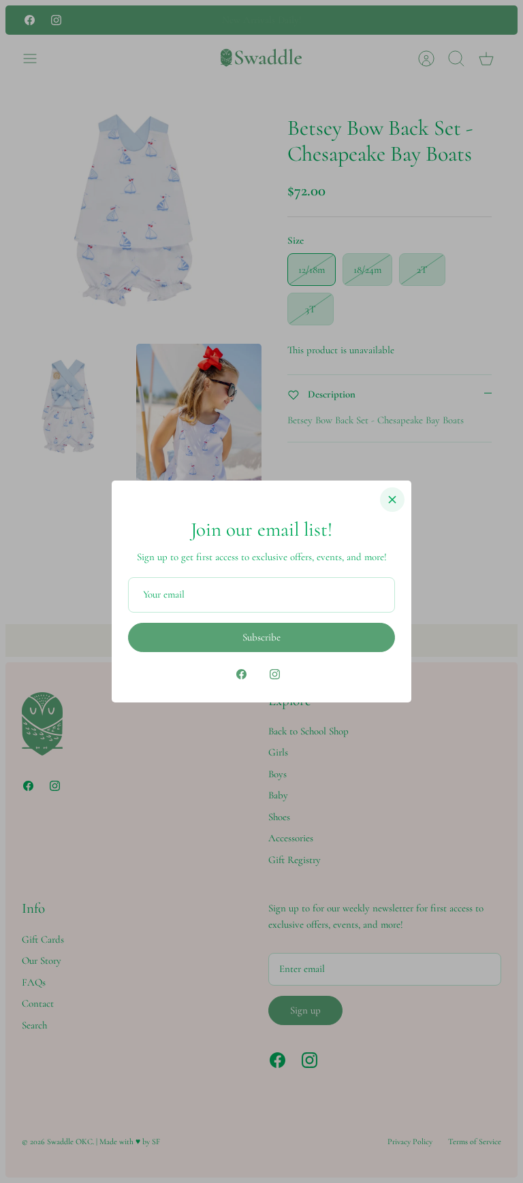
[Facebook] (241, 674)
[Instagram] (275, 674)
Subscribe (261, 637)
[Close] (392, 499)
